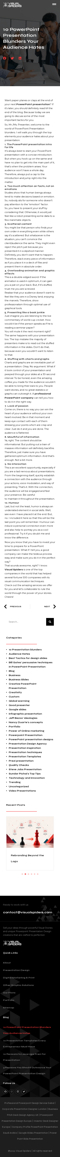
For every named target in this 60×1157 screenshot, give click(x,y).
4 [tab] (31, 874)
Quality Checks (19, 765)
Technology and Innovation (27, 778)
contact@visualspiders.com (27, 912)
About (7, 962)
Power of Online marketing (26, 731)
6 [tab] (37, 874)
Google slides (17, 709)
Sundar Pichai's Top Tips (25, 773)
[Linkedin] (17, 1091)
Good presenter (19, 705)
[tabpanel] (30, 843)
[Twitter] (24, 1091)
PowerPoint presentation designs (31, 739)
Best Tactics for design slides (28, 658)
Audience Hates (19, 654)
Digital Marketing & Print (19, 977)
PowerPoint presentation (33, 104)
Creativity (15, 692)
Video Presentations (22, 790)
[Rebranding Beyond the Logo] (30, 832)
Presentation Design (16, 970)
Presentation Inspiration (25, 748)
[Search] (50, 622)
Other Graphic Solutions (18, 985)
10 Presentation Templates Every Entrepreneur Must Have (24, 1043)
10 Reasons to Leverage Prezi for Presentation (24, 1057)
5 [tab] (34, 874)
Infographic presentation (25, 713)
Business (14, 675)
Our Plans (9, 992)
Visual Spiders (14, 569)
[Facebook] (5, 1091)
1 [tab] (22, 874)
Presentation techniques (25, 752)
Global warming (19, 701)
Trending (15, 782)
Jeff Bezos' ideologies (23, 718)
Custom (14, 696)
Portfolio (14, 726)
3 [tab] (28, 874)
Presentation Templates (25, 756)
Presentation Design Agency (28, 743)
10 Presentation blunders (25, 649)
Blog (12, 671)
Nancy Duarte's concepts (26, 722)
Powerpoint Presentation (25, 735)
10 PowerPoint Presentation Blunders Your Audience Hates (27, 1030)
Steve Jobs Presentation (25, 769)
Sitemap (8, 1007)
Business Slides (19, 679)
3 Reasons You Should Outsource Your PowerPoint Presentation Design (27, 1070)
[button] (4, 58)
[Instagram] (11, 1091)
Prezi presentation (21, 760)
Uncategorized (19, 786)
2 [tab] (25, 874)
